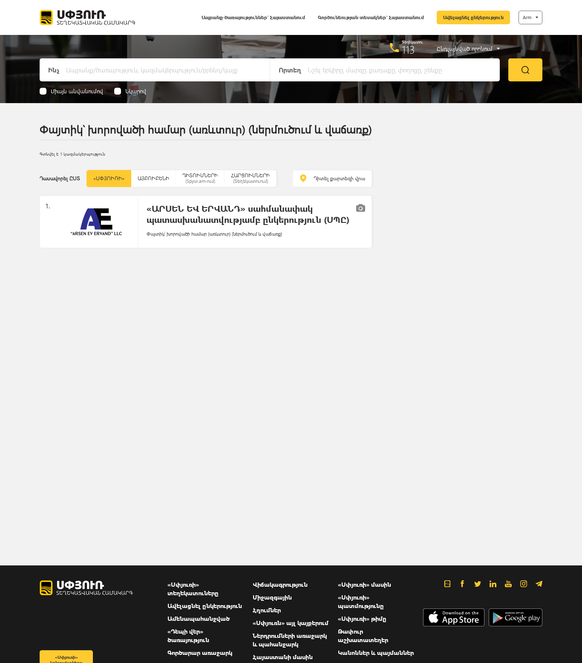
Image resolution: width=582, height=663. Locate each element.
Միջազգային (272, 597)
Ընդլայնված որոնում (465, 48)
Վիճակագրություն (280, 584)
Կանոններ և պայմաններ (376, 653)
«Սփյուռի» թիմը (362, 618)
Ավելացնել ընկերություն (473, 17)
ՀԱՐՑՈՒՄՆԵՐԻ (250, 178)
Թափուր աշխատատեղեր (363, 635)
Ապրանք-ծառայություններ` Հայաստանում (253, 17)
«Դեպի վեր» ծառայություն (188, 635)
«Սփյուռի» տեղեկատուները (193, 588)
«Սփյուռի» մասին (364, 584)
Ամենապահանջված (198, 618)
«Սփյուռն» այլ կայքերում (290, 623)
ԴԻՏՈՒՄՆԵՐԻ (200, 178)
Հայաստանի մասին (283, 657)
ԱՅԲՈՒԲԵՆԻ (153, 178)
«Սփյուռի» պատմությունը (361, 601)
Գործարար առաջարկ (199, 653)
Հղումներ (267, 610)
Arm (527, 17)
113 (408, 49)
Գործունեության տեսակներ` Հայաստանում (371, 17)
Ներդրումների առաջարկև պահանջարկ (290, 639)
